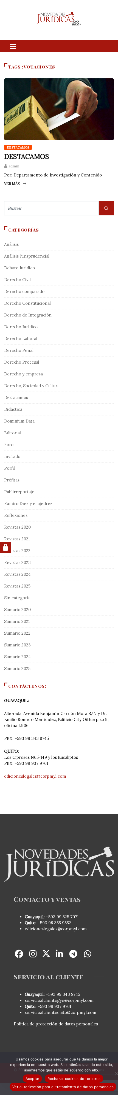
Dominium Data (19, 421)
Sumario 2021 (17, 621)
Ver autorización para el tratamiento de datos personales (63, 1087)
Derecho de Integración (28, 315)
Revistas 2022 (17, 550)
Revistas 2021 (17, 538)
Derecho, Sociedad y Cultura (32, 385)
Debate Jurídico (19, 267)
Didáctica (13, 409)
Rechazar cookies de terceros (73, 1078)
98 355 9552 (59, 922)
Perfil (9, 468)
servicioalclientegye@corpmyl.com (59, 1000)
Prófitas (11, 480)
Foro (8, 444)
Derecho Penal (18, 350)
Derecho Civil (17, 279)
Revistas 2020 (17, 527)
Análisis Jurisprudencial (26, 256)
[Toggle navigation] (13, 46)
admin (14, 166)
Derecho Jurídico (21, 326)
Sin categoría (17, 597)
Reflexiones (15, 515)
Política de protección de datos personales (56, 1023)
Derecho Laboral (20, 338)
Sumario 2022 (17, 633)
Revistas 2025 (17, 586)
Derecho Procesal (21, 362)
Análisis (11, 244)
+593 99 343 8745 (62, 994)
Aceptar (33, 1078)
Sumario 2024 (17, 656)
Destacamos (18, 147)
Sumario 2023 (17, 645)
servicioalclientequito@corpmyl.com (60, 1012)
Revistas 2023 (17, 562)
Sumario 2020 (17, 609)
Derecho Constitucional (27, 303)
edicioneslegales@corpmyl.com (35, 776)
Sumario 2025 (17, 668)
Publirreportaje (19, 491)
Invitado (12, 456)
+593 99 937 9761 (53, 1006)
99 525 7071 (67, 916)
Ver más (12, 183)
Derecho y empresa (23, 374)
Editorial (12, 432)
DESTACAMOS (26, 156)
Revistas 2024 (17, 574)
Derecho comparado (24, 291)
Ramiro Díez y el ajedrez (28, 503)
